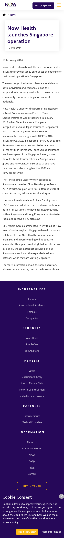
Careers (32, 474)
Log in (32, 371)
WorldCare (32, 338)
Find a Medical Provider (32, 396)
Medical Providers (32, 422)
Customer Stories (32, 448)
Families (32, 312)
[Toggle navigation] (59, 5)
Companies (32, 318)
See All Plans (32, 351)
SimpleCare (32, 344)
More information (52, 532)
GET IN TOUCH (32, 486)
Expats (32, 299)
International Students (32, 305)
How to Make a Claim (32, 383)
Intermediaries (32, 416)
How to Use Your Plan (32, 390)
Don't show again (27, 532)
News (13, 15)
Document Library (32, 377)
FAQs (32, 461)
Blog (32, 468)
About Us (32, 442)
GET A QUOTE (43, 6)
